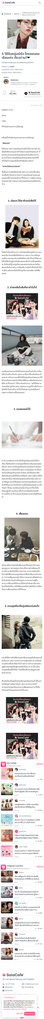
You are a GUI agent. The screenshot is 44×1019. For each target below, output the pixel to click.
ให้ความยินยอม (29, 1014)
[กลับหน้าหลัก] (9, 2)
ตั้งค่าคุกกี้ (20, 1014)
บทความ (16, 14)
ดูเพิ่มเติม (39, 764)
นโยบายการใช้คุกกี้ (20, 1009)
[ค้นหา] (39, 3)
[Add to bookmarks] (5, 93)
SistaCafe (7, 14)
